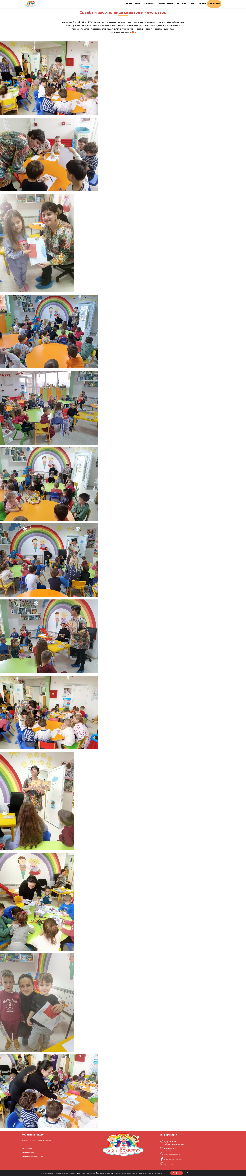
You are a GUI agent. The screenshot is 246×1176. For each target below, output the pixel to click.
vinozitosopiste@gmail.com (172, 1154)
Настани (193, 4)
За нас (137, 4)
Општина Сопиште (27, 1148)
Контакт (202, 4)
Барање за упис (214, 4)
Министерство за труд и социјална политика (36, 1140)
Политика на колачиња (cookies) (32, 1156)
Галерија (170, 4)
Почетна (129, 4)
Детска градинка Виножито (172, 1159)
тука (160, 1173)
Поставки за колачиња (194, 1173)
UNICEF (24, 1144)
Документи (181, 4)
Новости (161, 4)
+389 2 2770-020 (168, 1164)
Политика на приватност (29, 1152)
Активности (149, 4)
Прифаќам (176, 1173)
